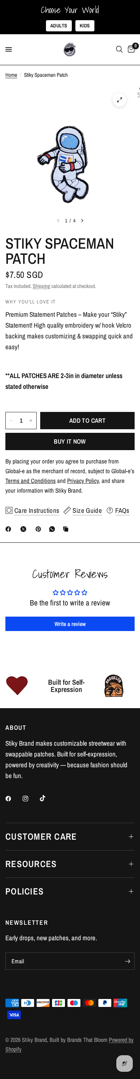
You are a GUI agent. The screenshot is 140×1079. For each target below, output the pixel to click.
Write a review (70, 624)
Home (11, 75)
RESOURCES (31, 864)
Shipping (41, 286)
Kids (85, 25)
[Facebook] (9, 529)
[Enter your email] (127, 961)
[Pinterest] (40, 529)
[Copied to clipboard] (67, 529)
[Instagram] (30, 799)
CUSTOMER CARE (41, 836)
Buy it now (70, 441)
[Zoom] (119, 100)
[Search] (119, 49)
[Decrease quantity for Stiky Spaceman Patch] (11, 420)
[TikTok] (48, 798)
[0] (130, 49)
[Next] (82, 220)
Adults (58, 25)
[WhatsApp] (53, 529)
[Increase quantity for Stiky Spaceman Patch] (30, 420)
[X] (24, 529)
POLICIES (24, 891)
